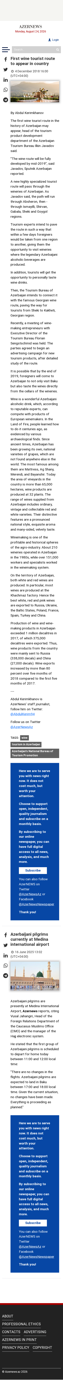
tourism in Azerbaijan (26, 744)
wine (24, 737)
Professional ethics (21, 1324)
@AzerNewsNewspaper (36, 904)
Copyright (42, 1347)
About (7, 1316)
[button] (5, 59)
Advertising (35, 1332)
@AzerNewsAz (21, 727)
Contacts (11, 1332)
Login (55, 39)
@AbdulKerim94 (22, 714)
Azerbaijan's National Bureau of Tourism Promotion (32, 753)
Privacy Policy (15, 1347)
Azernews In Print (19, 1340)
